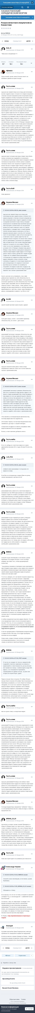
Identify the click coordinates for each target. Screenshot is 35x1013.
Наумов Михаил (12, 202)
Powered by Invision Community (17, 1003)
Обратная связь (15, 999)
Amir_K (8, 48)
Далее (28, 41)
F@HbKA (9, 71)
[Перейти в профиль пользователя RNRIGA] (3, 553)
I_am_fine (9, 457)
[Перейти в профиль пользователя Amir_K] (3, 49)
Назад (6, 41)
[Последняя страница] (32, 41)
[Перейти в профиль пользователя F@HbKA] (3, 72)
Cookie (23, 999)
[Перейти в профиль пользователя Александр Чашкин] (3, 868)
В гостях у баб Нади (17, 35)
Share (8, 955)
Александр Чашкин (13, 867)
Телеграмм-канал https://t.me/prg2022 (16, 2)
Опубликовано (15, 50)
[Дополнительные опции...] (32, 49)
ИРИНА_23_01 (11, 819)
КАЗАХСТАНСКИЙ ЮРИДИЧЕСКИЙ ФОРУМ (14, 12)
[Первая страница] (2, 41)
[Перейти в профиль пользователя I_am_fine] (3, 458)
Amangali (9, 926)
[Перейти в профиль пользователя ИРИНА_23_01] (3, 820)
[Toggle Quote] (4, 210)
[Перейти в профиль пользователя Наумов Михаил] (3, 203)
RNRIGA (7, 33)
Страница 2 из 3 (17, 41)
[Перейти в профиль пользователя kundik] (3, 300)
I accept (30, 1008)
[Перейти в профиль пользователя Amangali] (3, 927)
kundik (8, 299)
